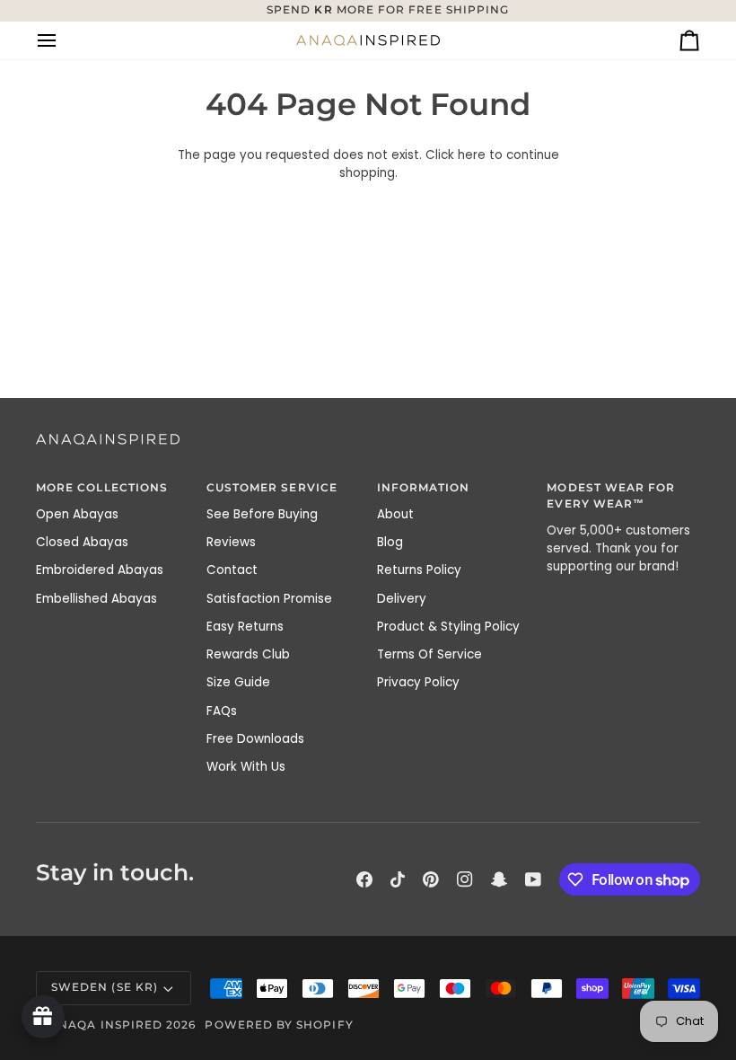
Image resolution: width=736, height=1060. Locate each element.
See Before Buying (262, 514)
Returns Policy (419, 570)
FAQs (221, 711)
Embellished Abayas (96, 598)
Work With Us (245, 766)
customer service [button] (271, 487)
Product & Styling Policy (448, 626)
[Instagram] (465, 879)
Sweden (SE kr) (104, 987)
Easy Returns (245, 626)
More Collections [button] (102, 487)
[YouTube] (533, 879)
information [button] (423, 487)
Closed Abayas (82, 542)
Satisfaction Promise (269, 598)
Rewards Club (248, 654)
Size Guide (238, 682)
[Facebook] (364, 879)
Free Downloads (255, 738)
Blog (390, 542)
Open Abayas (77, 514)
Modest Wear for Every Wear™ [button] (611, 495)
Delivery (401, 598)
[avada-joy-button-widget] (43, 1016)
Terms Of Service (429, 654)
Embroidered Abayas (99, 570)
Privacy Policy (418, 682)
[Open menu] (63, 40)
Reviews (231, 542)
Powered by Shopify (279, 1025)
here (472, 154)
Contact (232, 570)
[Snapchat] (499, 879)
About (395, 514)
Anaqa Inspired (105, 1025)
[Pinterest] (431, 879)
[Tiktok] (397, 879)
